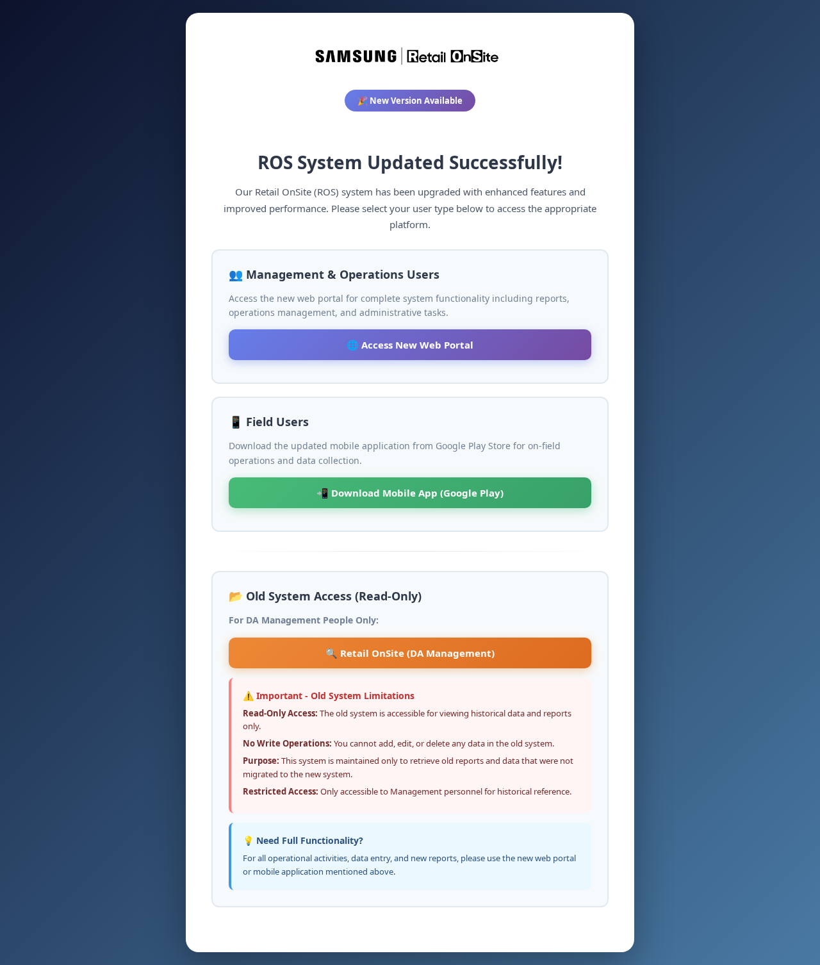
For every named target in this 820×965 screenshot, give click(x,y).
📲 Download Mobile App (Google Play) (410, 492)
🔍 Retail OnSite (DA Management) (410, 653)
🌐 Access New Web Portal (410, 344)
